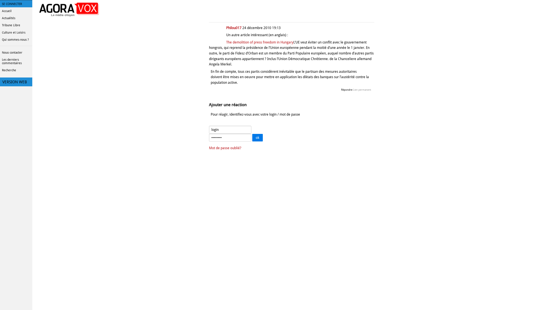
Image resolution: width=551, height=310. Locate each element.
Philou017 (233, 28)
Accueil (7, 11)
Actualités (8, 18)
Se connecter (12, 4)
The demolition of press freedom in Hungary (259, 42)
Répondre (346, 89)
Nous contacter (12, 52)
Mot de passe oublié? (225, 148)
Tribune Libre (11, 25)
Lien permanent (362, 89)
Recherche (9, 70)
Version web (14, 82)
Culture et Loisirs (13, 32)
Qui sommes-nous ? (15, 39)
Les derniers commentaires (12, 61)
